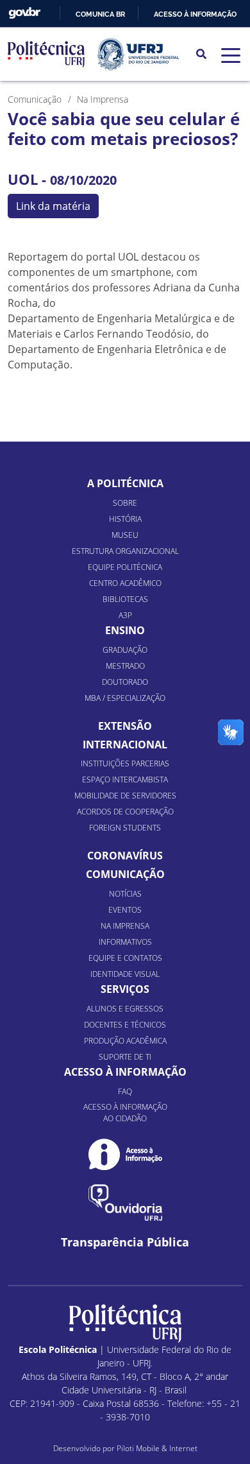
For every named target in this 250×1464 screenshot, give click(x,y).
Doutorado (125, 681)
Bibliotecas (125, 599)
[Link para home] (125, 1323)
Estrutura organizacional (125, 551)
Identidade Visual (125, 974)
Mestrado (125, 665)
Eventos (125, 909)
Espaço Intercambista (125, 779)
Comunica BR (100, 14)
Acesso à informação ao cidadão (125, 1112)
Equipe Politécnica (125, 567)
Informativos (125, 941)
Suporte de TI (125, 1056)
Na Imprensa (125, 925)
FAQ (125, 1091)
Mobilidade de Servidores (125, 795)
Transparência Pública (125, 1242)
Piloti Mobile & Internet (157, 1448)
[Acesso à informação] (125, 1154)
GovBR (24, 13)
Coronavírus (125, 855)
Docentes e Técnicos (125, 1024)
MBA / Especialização (125, 698)
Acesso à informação (195, 14)
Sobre (125, 502)
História (125, 518)
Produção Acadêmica (125, 1040)
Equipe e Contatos (125, 957)
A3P (125, 615)
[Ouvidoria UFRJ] (125, 1202)
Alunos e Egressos (125, 1008)
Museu (125, 535)
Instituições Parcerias (125, 763)
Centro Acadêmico (125, 583)
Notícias (125, 893)
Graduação (125, 649)
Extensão (125, 726)
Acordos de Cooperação (125, 811)
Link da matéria (53, 206)
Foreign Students (125, 827)
